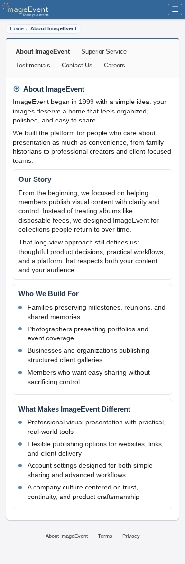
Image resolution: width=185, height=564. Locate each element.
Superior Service (104, 51)
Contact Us (77, 65)
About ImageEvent (67, 536)
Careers (114, 65)
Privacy (131, 536)
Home (17, 28)
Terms (105, 536)
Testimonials (33, 65)
